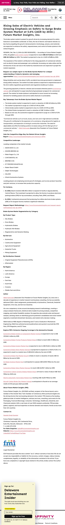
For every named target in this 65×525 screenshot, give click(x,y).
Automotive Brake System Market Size (16, 346)
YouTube (23, 433)
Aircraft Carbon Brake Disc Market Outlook (17, 381)
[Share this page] (60, 17)
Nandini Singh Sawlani (10, 415)
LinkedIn (6, 433)
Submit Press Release (36, 523)
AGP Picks (5, 3)
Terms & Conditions (51, 523)
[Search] (52, 18)
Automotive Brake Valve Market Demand (16, 368)
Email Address (10, 509)
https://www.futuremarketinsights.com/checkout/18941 (27, 136)
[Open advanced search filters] (56, 18)
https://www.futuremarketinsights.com (22, 431)
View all (61, 2)
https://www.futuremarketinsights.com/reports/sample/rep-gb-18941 (36, 76)
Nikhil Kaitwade (24, 128)
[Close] (33, 484)
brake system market (22, 55)
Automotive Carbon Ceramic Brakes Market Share (19, 372)
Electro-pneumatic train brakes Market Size (17, 378)
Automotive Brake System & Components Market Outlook (22, 334)
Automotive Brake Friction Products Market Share (19, 340)
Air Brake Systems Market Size (13, 362)
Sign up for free (18, 516)
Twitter (12, 433)
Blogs (17, 433)
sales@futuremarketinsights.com (28, 428)
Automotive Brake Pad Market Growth (16, 356)
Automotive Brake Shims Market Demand (16, 350)
